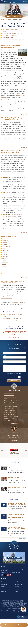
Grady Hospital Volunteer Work (17, 487)
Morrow (4, 264)
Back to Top (24, 114)
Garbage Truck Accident (9, 403)
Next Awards (26, 450)
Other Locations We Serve (7, 37)
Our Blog (3, 594)
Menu (26, 2)
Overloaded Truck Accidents (10, 406)
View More (13, 440)
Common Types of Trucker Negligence (9, 35)
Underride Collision (8, 420)
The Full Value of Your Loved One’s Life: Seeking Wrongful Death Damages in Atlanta (16, 516)
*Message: (5, 364)
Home (2, 581)
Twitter (5, 575)
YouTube (10, 575)
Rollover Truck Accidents (10, 410)
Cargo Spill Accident (9, 395)
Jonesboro (4, 258)
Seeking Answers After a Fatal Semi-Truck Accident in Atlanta (17, 504)
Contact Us (17, 589)
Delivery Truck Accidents (10, 397)
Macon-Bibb (5, 262)
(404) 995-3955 (24, 1)
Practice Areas (4, 584)
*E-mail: (4, 355)
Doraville (4, 252)
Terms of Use (4, 589)
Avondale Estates (6, 238)
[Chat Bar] (14, 625)
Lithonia (4, 260)
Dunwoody (4, 254)
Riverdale (4, 268)
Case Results (17, 581)
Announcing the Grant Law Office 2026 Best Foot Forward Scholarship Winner (16, 528)
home (2, 19)
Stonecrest (5, 272)
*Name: (4, 350)
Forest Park (5, 256)
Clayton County (6, 246)
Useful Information (19, 584)
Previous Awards (2, 450)
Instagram (8, 575)
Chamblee (4, 242)
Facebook (2, 575)
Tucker (4, 273)
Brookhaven (5, 240)
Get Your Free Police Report (22, 617)
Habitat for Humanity (14, 477)
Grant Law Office (8, 2)
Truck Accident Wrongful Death (11, 416)
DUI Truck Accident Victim (10, 399)
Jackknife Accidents (8, 404)
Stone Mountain (6, 270)
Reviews (3, 586)
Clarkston (4, 244)
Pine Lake (4, 266)
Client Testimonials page (17, 302)
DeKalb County (5, 250)
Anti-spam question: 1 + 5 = (12, 377)
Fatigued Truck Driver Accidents (11, 401)
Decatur (4, 248)
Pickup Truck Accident (9, 408)
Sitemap (16, 591)
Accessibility (4, 591)
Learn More (14, 423)
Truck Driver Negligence (10, 418)
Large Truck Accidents (9, 393)
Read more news (21, 496)
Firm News (17, 586)
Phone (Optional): (6, 359)
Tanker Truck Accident (9, 414)
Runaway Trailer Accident (10, 412)
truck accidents (8, 19)
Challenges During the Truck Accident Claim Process (12, 33)
